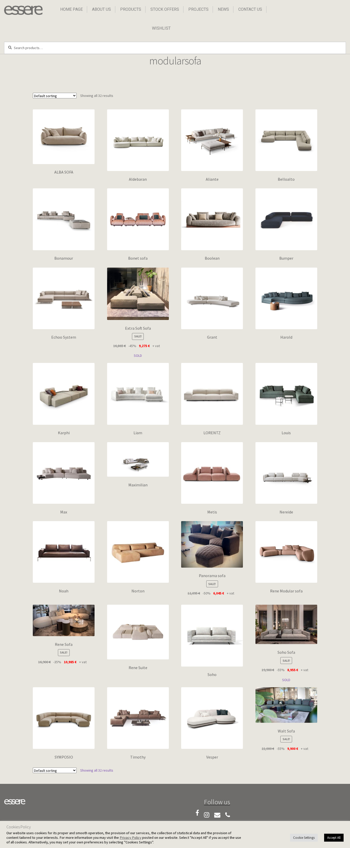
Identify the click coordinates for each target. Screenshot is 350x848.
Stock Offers (164, 9)
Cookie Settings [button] (304, 837)
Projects (198, 9)
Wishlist (161, 28)
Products (130, 9)
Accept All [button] (334, 837)
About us (101, 9)
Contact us (250, 9)
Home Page (71, 9)
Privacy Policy (130, 837)
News (223, 9)
